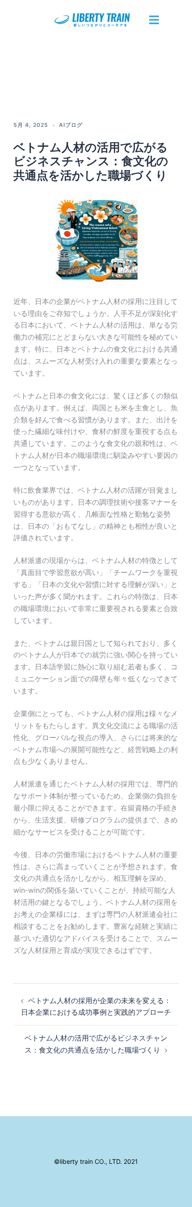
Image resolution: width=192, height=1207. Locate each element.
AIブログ (71, 125)
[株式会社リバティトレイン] (96, 20)
